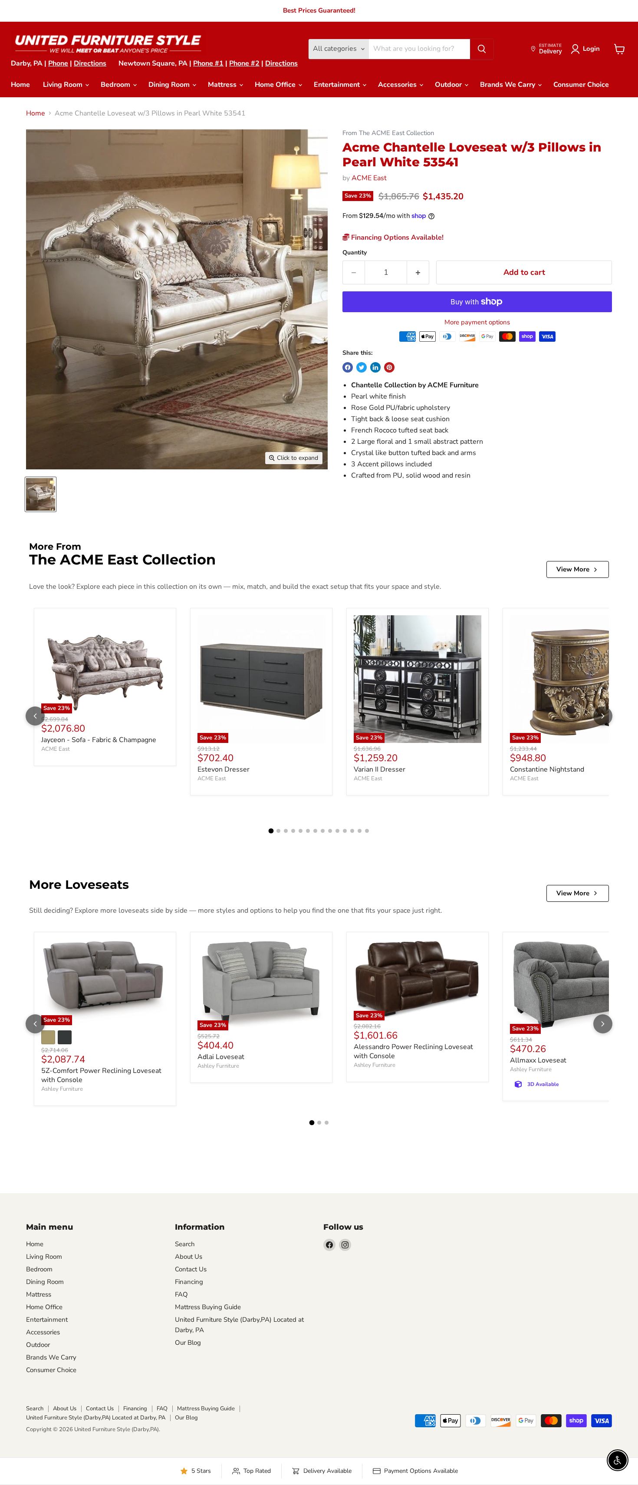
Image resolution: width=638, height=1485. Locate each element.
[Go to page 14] (367, 831)
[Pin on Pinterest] (389, 367)
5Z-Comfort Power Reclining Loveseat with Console (101, 1075)
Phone (58, 63)
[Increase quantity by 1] (418, 272)
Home (20, 84)
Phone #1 (208, 63)
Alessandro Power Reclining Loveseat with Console (413, 1051)
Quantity (354, 252)
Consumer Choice (581, 84)
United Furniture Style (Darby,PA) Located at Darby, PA (95, 1418)
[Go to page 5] (301, 831)
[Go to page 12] (352, 831)
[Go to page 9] (330, 831)
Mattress (223, 84)
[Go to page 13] (360, 831)
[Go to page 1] (271, 831)
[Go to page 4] (293, 831)
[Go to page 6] (308, 831)
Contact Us (191, 1269)
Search (185, 1244)
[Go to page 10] (337, 831)
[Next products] (602, 716)
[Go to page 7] (315, 831)
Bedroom (116, 84)
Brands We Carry (508, 84)
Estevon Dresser (223, 769)
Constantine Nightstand (547, 769)
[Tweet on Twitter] (361, 367)
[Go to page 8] (323, 831)
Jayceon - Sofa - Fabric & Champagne (98, 740)
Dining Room (169, 84)
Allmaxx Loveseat (538, 1060)
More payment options (477, 322)
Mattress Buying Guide (208, 1307)
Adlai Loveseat (220, 1057)
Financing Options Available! (396, 237)
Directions (90, 63)
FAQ (181, 1294)
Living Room (63, 84)
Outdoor (449, 84)
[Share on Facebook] (347, 367)
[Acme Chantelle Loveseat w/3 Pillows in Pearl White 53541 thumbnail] (40, 494)
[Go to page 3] (286, 831)
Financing (189, 1281)
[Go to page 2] (278, 831)
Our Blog (188, 1342)
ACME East (369, 178)
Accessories (398, 84)
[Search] (481, 49)
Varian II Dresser (379, 769)
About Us (188, 1256)
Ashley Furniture (62, 1089)
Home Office (276, 84)
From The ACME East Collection (388, 133)
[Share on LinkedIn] (375, 367)
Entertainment (338, 84)
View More (572, 569)
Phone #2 (244, 63)
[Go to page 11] (345, 831)
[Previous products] (35, 716)
